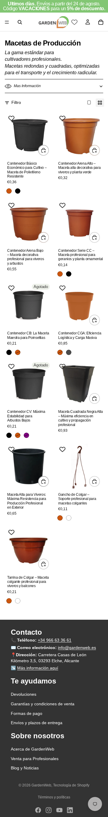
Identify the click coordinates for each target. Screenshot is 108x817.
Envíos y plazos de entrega (36, 722)
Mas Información (27, 86)
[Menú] (7, 22)
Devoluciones (23, 694)
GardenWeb (41, 785)
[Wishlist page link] (74, 22)
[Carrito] (100, 22)
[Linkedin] (70, 810)
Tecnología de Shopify (71, 785)
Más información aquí (37, 668)
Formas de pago (26, 713)
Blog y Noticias (25, 768)
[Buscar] (19, 22)
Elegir (48, 150)
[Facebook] (38, 810)
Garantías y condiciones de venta (42, 703)
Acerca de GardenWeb (32, 749)
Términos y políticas (54, 797)
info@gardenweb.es (77, 647)
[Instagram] (48, 810)
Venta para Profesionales (34, 758)
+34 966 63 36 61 (54, 640)
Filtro (16, 102)
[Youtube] (59, 810)
